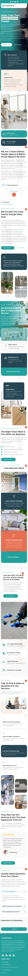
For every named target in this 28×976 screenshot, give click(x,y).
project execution (15, 693)
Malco (15, 86)
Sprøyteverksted (17, 231)
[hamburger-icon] (24, 5)
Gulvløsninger (12, 320)
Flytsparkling (14, 176)
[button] (16, 703)
